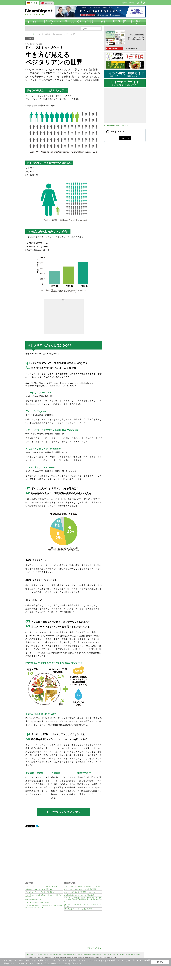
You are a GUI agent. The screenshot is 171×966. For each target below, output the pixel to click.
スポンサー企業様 (121, 48)
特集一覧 (30, 38)
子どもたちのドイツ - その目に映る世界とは (40, 892)
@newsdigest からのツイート (116, 125)
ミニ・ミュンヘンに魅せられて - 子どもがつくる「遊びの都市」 (43, 895)
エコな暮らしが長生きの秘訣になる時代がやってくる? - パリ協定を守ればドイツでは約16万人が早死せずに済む (83, 899)
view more (125, 138)
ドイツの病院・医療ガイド (125, 74)
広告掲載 (124, 2)
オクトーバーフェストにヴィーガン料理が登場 (80, 889)
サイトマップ (77, 954)
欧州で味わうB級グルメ (33, 899)
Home (27, 34)
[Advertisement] (63, 316)
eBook (46, 954)
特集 (32, 34)
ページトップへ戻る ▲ (93, 948)
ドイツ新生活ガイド (125, 83)
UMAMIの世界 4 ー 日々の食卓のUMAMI (78, 909)
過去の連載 (87, 954)
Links (138, 954)
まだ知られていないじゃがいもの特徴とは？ (79, 895)
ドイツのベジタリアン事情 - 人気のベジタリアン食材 (82, 886)
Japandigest (96, 954)
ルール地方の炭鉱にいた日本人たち (37, 902)
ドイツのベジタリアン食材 (63, 811)
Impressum (31, 954)
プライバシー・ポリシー (55, 963)
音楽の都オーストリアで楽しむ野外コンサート (41, 889)
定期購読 (132, 2)
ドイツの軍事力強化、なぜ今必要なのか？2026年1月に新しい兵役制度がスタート (44, 906)
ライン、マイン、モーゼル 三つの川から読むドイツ (42, 886)
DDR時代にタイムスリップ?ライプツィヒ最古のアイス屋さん (83, 905)
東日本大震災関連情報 (127, 954)
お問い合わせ (67, 954)
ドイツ (32, 2)
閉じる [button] (160, 962)
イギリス (47, 2)
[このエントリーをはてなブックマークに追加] (37, 827)
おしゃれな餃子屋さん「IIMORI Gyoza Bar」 (80, 892)
